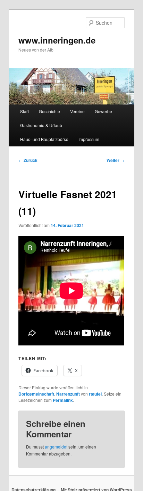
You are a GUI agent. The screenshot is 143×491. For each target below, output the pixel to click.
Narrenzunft (68, 394)
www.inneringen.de (56, 40)
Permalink (63, 400)
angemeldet (56, 447)
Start (24, 111)
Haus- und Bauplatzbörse (44, 139)
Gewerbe (103, 111)
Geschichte (49, 111)
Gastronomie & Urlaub (41, 125)
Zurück (27, 160)
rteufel (95, 394)
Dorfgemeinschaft (36, 394)
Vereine (77, 111)
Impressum (88, 139)
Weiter (116, 160)
